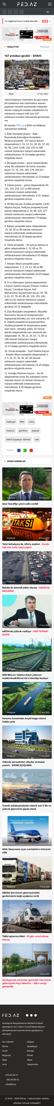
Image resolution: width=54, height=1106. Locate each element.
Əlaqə (29, 1059)
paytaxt (35, 430)
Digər (4, 1059)
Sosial (4, 1050)
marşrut (10, 430)
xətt (37, 439)
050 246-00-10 (12, 1079)
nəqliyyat (10, 421)
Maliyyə (30, 1041)
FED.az (20, 125)
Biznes (5, 1046)
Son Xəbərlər (8, 1041)
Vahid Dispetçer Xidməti (18, 439)
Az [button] (48, 12)
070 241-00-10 (12, 1075)
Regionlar (6, 1055)
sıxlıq (31, 421)
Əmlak (30, 1055)
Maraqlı (30, 1050)
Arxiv (4, 1064)
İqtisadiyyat (32, 1046)
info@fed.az (11, 1084)
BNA (22, 421)
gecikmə (23, 430)
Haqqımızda (32, 1064)
